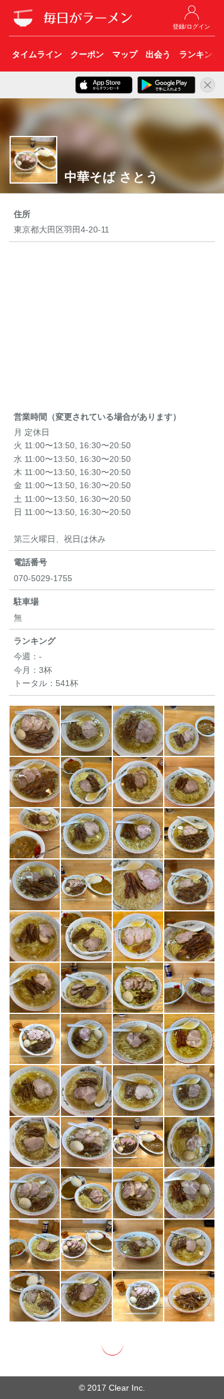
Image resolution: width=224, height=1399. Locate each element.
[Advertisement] (112, 328)
